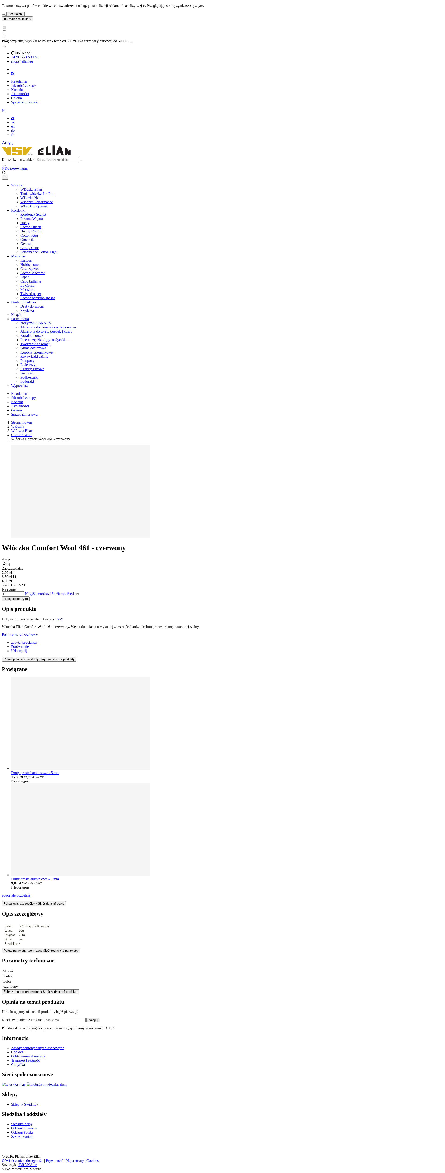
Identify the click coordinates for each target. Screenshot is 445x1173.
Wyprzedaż (19, 386)
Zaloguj (93, 1020)
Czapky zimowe (32, 369)
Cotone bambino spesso (37, 298)
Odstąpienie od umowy (28, 1056)
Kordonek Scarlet (33, 214)
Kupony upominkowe (36, 352)
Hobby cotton (30, 265)
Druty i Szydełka (23, 302)
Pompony (27, 361)
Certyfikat (18, 1065)
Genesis (26, 244)
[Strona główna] (36, 155)
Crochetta (27, 239)
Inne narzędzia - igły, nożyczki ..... (45, 340)
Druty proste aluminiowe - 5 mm (35, 879)
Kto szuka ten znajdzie (18, 159)
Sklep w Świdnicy (24, 1104)
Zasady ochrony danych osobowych (37, 1048)
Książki (16, 315)
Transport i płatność (25, 1060)
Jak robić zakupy (23, 85)
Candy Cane (29, 248)
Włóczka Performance (36, 202)
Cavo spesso (29, 269)
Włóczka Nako (31, 198)
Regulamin (19, 81)
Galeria (16, 98)
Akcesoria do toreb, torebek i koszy (46, 331)
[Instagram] (12, 73)
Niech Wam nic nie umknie (22, 1020)
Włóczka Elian (31, 189)
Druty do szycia (32, 306)
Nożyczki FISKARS (35, 323)
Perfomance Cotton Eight (38, 252)
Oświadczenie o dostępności (22, 1161)
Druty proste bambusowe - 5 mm (35, 773)
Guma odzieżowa (33, 348)
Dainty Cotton (30, 231)
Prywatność (54, 1161)
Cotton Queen (30, 227)
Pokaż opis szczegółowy (20, 634)
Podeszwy (27, 365)
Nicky (24, 223)
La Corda (27, 285)
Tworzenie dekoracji (35, 344)
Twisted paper (30, 294)
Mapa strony (75, 1161)
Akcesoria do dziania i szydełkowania (48, 327)
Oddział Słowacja (24, 1128)
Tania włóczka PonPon (37, 194)
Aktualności (20, 94)
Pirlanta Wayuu (31, 219)
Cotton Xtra (29, 235)
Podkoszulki (29, 377)
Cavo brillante (30, 281)
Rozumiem (15, 14)
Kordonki (18, 210)
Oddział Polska (22, 1132)
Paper (24, 277)
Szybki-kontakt (22, 1136)
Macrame (18, 256)
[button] (3, 110)
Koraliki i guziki (32, 335)
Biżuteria (27, 373)
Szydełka (27, 310)
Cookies (17, 1052)
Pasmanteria (20, 319)
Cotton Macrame (32, 273)
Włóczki (17, 185)
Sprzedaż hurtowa (24, 102)
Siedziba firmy (21, 1124)
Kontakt (17, 90)
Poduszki (27, 381)
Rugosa (26, 260)
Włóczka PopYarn (33, 206)
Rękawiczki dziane (34, 356)
